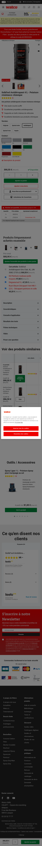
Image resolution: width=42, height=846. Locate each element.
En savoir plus (19, 422)
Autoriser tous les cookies (21, 428)
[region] (21, 423)
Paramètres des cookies (21, 434)
